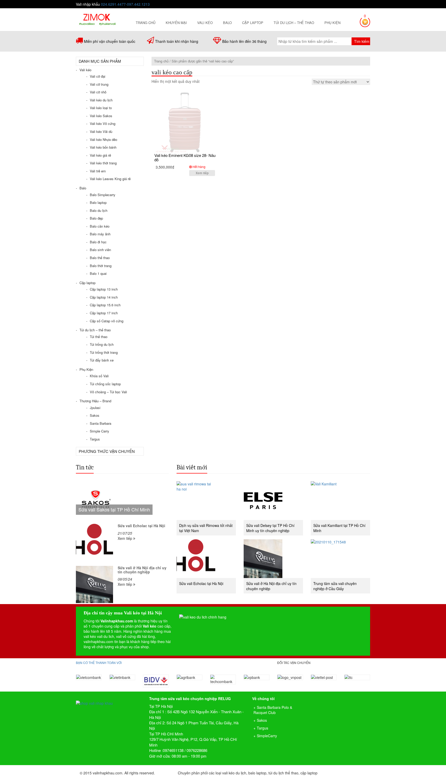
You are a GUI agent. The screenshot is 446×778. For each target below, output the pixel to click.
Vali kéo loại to (101, 107)
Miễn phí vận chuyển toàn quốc (109, 41)
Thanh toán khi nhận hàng (176, 41)
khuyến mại (176, 22)
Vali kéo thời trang (103, 163)
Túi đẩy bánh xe (102, 360)
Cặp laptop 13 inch (104, 289)
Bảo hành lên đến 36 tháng (244, 41)
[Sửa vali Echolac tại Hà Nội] (94, 542)
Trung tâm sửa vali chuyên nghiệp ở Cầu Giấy (335, 586)
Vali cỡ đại (97, 76)
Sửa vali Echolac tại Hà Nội (141, 525)
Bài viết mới (192, 467)
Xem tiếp (202, 173)
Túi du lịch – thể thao (294, 22)
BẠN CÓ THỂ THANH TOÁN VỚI (99, 662)
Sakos (94, 415)
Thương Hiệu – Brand (95, 400)
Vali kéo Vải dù (101, 131)
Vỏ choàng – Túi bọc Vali (108, 391)
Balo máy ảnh (100, 233)
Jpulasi (95, 407)
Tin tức (85, 467)
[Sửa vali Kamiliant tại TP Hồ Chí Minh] (340, 500)
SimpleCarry (267, 735)
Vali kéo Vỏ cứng (102, 123)
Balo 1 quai (98, 273)
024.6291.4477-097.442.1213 (125, 4)
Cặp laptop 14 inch (104, 297)
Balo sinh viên (100, 249)
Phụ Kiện (332, 22)
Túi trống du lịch (102, 344)
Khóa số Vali (99, 375)
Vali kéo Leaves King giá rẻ (110, 178)
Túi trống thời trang (104, 352)
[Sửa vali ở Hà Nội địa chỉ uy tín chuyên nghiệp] (94, 584)
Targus (95, 439)
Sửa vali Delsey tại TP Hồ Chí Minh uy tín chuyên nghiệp (270, 528)
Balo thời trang (101, 265)
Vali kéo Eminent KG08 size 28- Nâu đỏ (185, 157)
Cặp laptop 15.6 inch (105, 304)
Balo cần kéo (99, 226)
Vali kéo (205, 22)
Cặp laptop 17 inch (104, 312)
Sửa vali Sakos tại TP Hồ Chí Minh (114, 509)
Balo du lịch (98, 210)
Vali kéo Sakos (101, 115)
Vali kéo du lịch (101, 100)
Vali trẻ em (98, 171)
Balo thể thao (100, 257)
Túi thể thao (98, 336)
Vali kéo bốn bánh (103, 147)
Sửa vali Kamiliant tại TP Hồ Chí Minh (339, 528)
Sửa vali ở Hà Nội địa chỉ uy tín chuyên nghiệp (142, 569)
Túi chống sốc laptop (105, 383)
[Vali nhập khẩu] (97, 18)
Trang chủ (145, 22)
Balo (227, 22)
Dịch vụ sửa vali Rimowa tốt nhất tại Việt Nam (206, 528)
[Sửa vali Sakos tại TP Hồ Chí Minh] (122, 500)
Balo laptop (98, 202)
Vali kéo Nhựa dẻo (103, 139)
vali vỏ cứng (126, 636)
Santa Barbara (100, 423)
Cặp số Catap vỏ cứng (106, 320)
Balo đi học (98, 241)
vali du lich (105, 636)
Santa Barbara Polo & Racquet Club (272, 710)
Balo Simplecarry (102, 194)
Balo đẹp (96, 218)
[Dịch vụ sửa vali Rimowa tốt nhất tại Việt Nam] (206, 500)
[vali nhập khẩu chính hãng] (108, 699)
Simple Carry (99, 431)
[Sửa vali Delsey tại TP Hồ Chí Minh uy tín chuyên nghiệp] (273, 500)
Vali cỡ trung (99, 84)
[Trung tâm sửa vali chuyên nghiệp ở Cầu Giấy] (340, 558)
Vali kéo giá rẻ (100, 155)
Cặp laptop (252, 22)
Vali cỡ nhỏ (98, 92)
